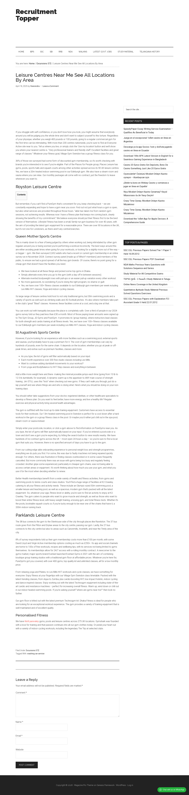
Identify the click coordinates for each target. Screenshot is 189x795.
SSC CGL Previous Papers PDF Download (144, 259)
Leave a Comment (51, 86)
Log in (130, 785)
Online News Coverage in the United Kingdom (145, 284)
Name (19, 722)
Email (19, 735)
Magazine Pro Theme (83, 785)
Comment (21, 692)
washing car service (35, 653)
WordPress (121, 785)
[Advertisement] (123, 23)
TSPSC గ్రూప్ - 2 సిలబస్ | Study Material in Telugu (147, 279)
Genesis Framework (105, 785)
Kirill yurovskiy (32, 621)
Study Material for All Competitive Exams (143, 273)
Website (20, 749)
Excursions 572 (32, 650)
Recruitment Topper (36, 15)
